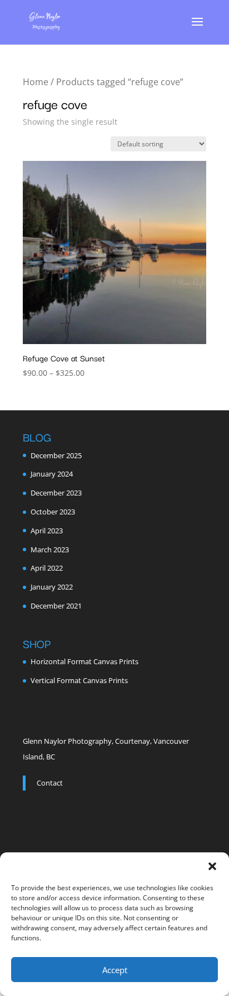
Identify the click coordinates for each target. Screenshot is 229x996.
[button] (212, 866)
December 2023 (56, 493)
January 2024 (52, 474)
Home (35, 82)
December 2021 (56, 606)
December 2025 (56, 455)
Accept (114, 969)
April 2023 (47, 531)
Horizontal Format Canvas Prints (84, 661)
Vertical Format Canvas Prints (79, 680)
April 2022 (47, 568)
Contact (50, 783)
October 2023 (53, 512)
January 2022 (52, 587)
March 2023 (50, 549)
